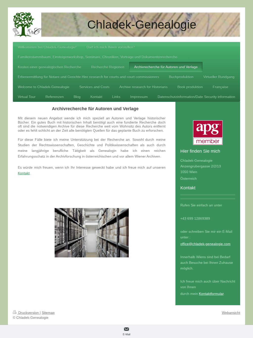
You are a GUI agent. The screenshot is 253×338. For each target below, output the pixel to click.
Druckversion (28, 313)
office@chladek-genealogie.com (205, 244)
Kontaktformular (211, 294)
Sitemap (48, 313)
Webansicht (231, 313)
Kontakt (24, 173)
